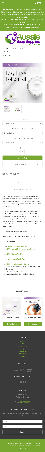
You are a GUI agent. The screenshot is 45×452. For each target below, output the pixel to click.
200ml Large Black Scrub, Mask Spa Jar (21, 249)
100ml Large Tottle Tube (17, 259)
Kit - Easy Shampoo (33, 317)
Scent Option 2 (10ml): (22, 138)
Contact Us (22, 346)
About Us (22, 354)
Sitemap (22, 356)
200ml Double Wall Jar (15, 254)
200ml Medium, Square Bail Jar (18, 264)
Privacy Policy (24, 446)
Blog (22, 349)
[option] (11, 311)
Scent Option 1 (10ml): (22, 129)
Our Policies (22, 351)
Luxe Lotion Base (12, 317)
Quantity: (22, 148)
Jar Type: (22, 119)
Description (22, 183)
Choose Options (12, 324)
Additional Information (22, 189)
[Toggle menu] (3, 3)
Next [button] (43, 310)
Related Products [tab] (22, 291)
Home (22, 341)
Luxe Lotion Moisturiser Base (18, 246)
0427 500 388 (25, 402)
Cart (22, 344)
